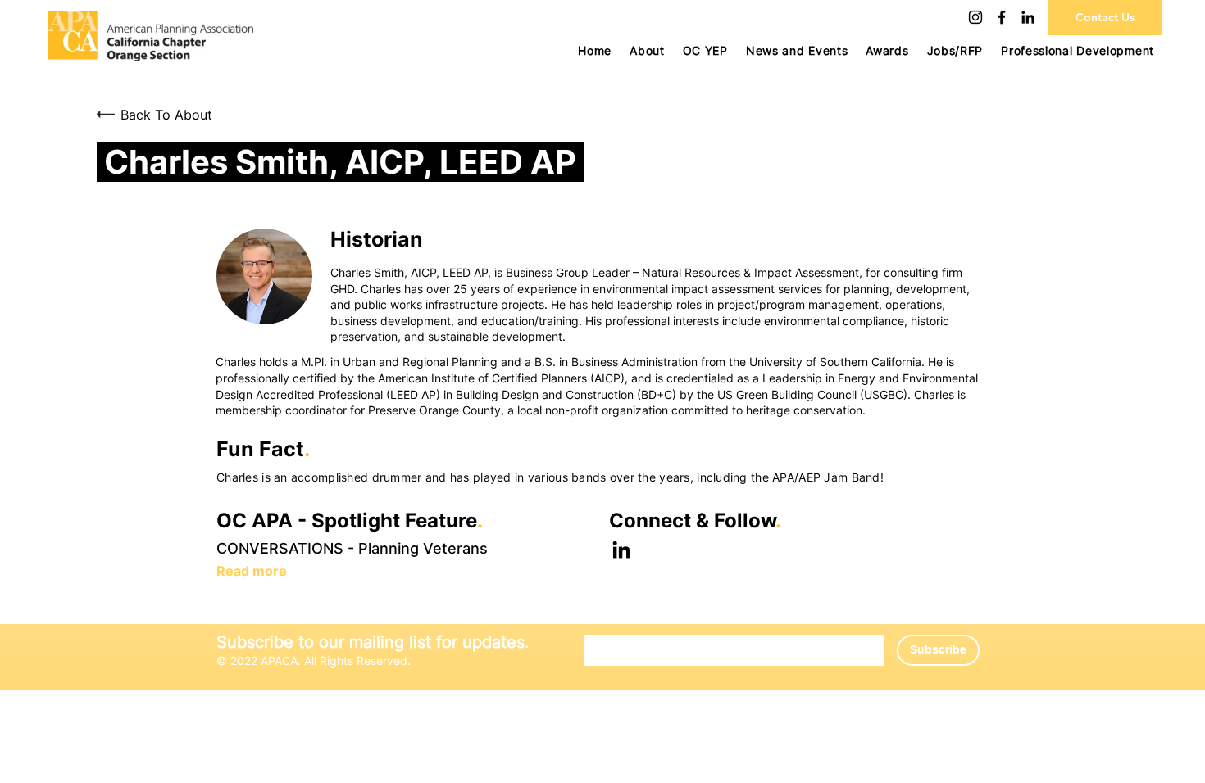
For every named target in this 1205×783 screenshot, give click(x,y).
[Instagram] (975, 17)
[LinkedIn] (1028, 17)
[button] (705, 50)
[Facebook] (1002, 17)
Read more (251, 571)
